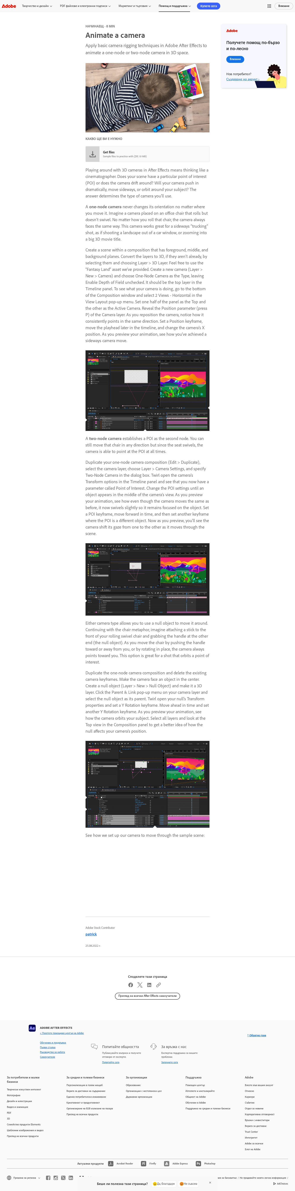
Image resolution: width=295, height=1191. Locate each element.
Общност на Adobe (196, 1096)
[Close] (210, 1182)
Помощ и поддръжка (173, 6)
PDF (9, 1112)
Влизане (283, 6)
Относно (249, 1091)
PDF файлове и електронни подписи (83, 6)
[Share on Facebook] (130, 986)
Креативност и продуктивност (83, 1102)
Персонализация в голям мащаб (85, 1085)
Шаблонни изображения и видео (25, 1130)
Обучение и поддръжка (53, 1042)
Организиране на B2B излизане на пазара (90, 1108)
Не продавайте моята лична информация (263, 1177)
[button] (269, 6)
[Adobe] (9, 6)
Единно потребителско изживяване (86, 1096)
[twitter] (63, 1178)
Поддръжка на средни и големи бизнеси (208, 1108)
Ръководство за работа (52, 1052)
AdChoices (282, 1183)
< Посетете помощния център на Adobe (62, 1033)
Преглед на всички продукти (23, 1136)
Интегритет (251, 1137)
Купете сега (208, 6)
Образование (133, 1085)
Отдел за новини (254, 1108)
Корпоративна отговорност (259, 1114)
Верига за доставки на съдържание (86, 1091)
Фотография (13, 1095)
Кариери (250, 1096)
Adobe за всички (254, 1143)
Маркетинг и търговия (133, 6)
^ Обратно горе (256, 1035)
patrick (91, 934)
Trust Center (251, 1131)
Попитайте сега (110, 1062)
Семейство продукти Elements (24, 1124)
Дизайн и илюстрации (19, 1101)
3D (8, 1118)
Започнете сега (169, 1062)
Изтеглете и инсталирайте (200, 1091)
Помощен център (195, 1085)
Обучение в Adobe (196, 1102)
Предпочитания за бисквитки (220, 1177)
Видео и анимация (17, 1106)
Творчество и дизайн (35, 6)
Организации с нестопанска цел (144, 1091)
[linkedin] (71, 1178)
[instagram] (56, 1178)
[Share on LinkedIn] (149, 986)
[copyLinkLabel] (158, 986)
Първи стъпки (48, 1047)
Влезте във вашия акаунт (259, 1085)
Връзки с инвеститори (257, 1120)
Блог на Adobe (252, 1149)
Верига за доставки (255, 1125)
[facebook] (48, 1178)
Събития (249, 1102)
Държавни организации (139, 1096)
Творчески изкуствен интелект (24, 1089)
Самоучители (47, 1056)
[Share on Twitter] (140, 986)
